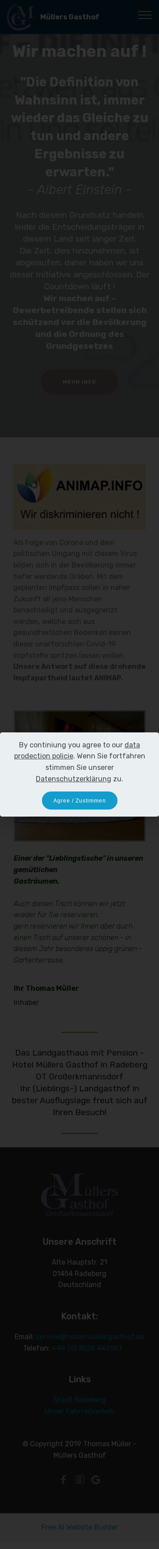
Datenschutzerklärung (73, 779)
